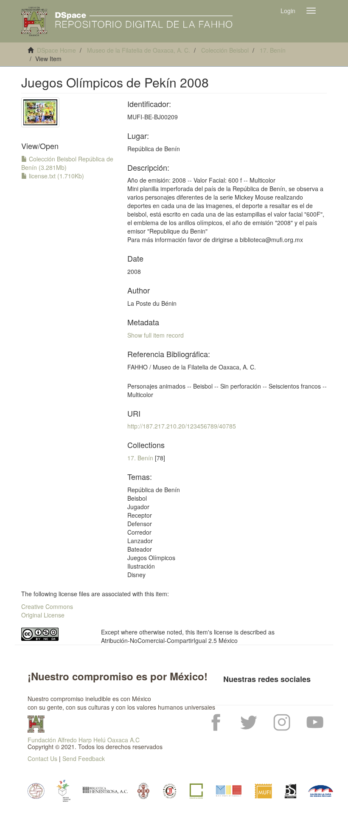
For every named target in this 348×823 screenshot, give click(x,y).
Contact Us (42, 758)
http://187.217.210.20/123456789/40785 (181, 426)
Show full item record (155, 335)
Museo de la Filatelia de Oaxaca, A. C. (138, 50)
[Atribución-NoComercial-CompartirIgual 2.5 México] (54, 634)
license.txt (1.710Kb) (55, 176)
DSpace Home (56, 50)
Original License (43, 615)
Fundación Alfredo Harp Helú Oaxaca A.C (84, 740)
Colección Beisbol (225, 50)
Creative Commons (47, 606)
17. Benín (273, 50)
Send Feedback (83, 758)
